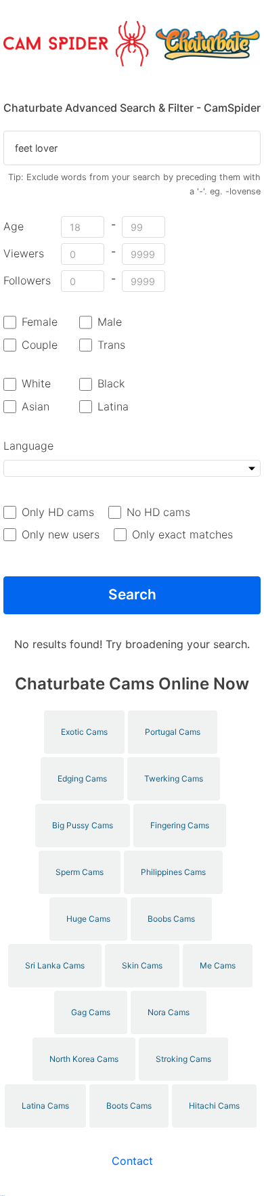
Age (13, 226)
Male (109, 321)
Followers (27, 280)
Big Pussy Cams (82, 825)
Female (40, 321)
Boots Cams (129, 1106)
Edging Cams (82, 778)
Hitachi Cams (214, 1106)
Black (111, 383)
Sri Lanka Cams (55, 965)
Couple (40, 344)
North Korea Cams (83, 1059)
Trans (111, 344)
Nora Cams (169, 1012)
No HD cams (158, 512)
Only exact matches (182, 534)
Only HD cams (58, 512)
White (36, 383)
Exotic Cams (84, 732)
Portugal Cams (172, 732)
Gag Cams (90, 1012)
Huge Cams (88, 919)
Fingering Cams (179, 825)
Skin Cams (142, 965)
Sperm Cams (80, 872)
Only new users (61, 534)
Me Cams (218, 965)
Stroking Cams (183, 1059)
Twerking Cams (173, 778)
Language (28, 445)
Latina (113, 406)
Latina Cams (45, 1106)
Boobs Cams (171, 919)
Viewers (23, 253)
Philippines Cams (173, 872)
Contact (132, 1161)
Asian (35, 406)
